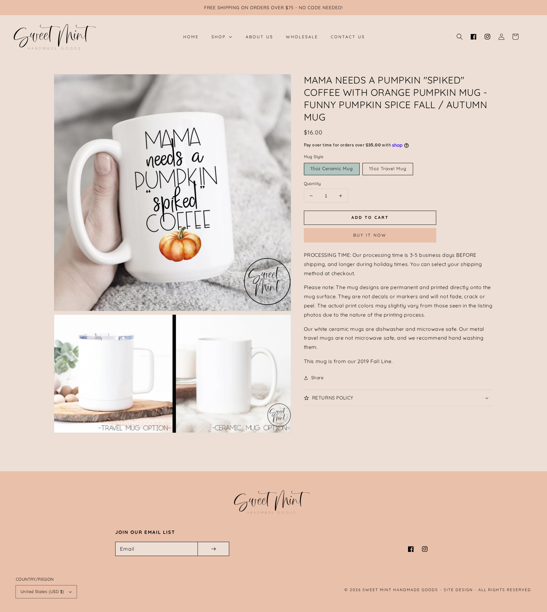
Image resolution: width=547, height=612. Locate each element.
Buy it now (370, 235)
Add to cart (370, 217)
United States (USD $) (42, 591)
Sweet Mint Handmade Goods (400, 589)
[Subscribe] (213, 549)
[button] (460, 37)
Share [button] (317, 377)
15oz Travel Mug (387, 168)
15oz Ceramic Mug (332, 168)
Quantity (312, 183)
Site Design (458, 589)
